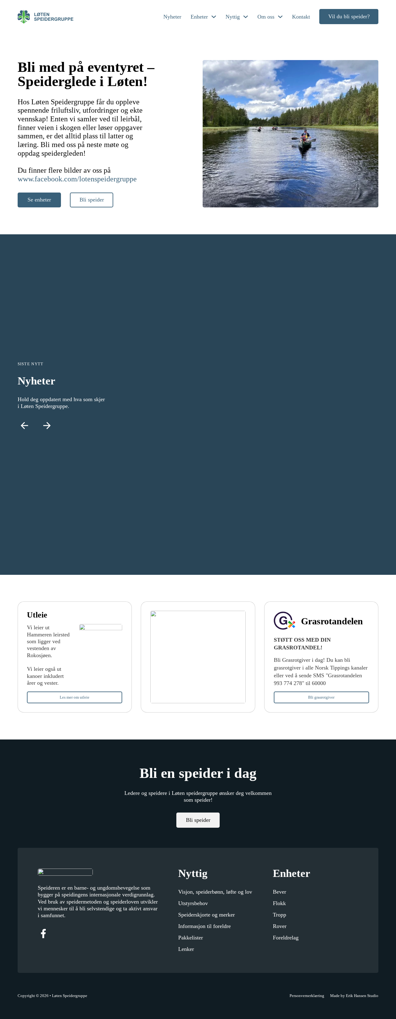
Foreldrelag (286, 937)
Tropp (279, 915)
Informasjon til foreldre (204, 926)
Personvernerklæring (307, 995)
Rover (279, 926)
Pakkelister (190, 937)
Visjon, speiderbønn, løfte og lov (215, 892)
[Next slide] (47, 425)
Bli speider (92, 200)
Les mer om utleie (74, 697)
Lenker (186, 949)
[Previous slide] (24, 425)
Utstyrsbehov (193, 903)
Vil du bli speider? (349, 16)
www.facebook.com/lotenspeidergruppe (77, 179)
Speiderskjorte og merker (206, 915)
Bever (279, 892)
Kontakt (301, 17)
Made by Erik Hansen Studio (354, 995)
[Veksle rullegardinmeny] (214, 17)
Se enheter (39, 200)
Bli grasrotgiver (321, 697)
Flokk (279, 903)
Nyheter (172, 17)
